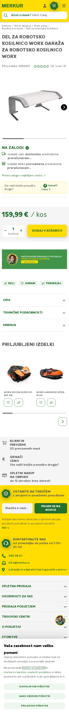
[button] (34, 104)
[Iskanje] (6, 15)
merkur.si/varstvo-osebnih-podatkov (27, 672)
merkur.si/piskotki (33, 668)
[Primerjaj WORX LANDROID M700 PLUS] (51, 403)
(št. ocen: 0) (58, 66)
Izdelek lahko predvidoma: (34, 164)
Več (4, 527)
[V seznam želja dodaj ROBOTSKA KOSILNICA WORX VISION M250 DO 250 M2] (8, 403)
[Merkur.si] (12, 5)
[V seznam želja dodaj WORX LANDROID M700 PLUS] (40, 403)
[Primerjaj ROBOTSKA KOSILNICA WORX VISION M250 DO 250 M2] (18, 403)
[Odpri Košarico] (54, 6)
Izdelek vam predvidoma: (33, 154)
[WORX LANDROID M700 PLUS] (51, 374)
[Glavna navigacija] (64, 6)
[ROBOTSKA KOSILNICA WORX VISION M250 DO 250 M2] (19, 374)
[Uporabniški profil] (45, 6)
